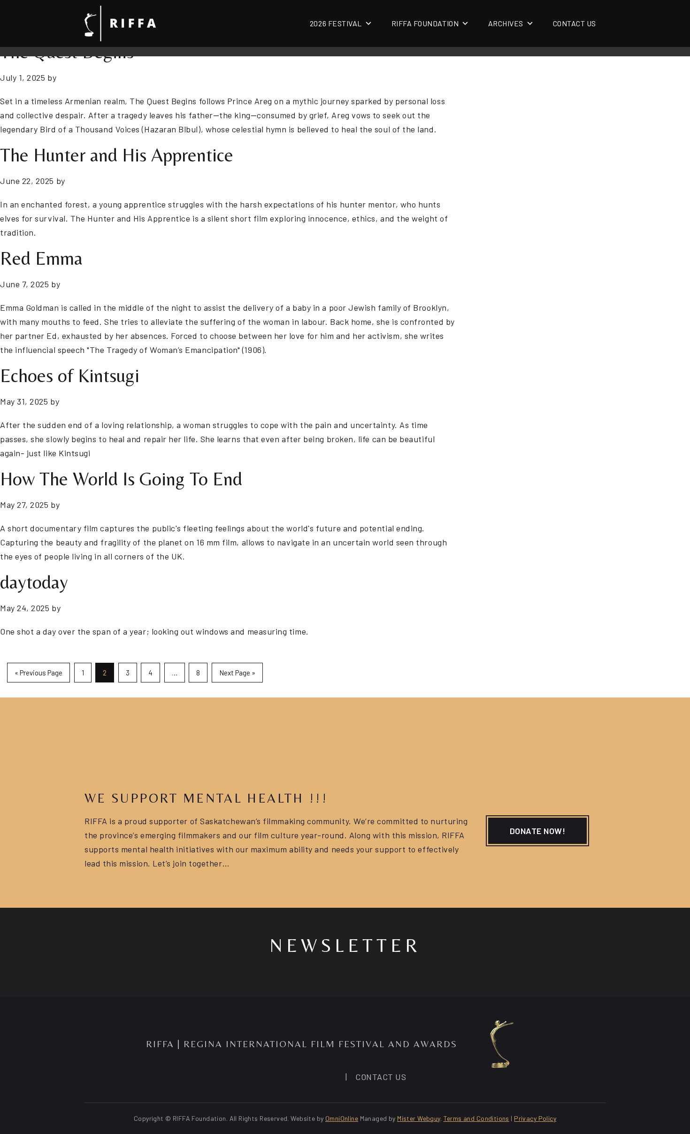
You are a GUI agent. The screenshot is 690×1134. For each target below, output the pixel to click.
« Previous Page (38, 672)
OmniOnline (341, 1118)
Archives (505, 23)
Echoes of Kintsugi (69, 375)
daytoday (34, 582)
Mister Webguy (418, 1118)
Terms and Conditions (476, 1118)
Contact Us (574, 23)
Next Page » (237, 672)
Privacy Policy (535, 1118)
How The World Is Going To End (121, 479)
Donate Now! (538, 831)
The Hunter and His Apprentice (116, 155)
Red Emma (41, 258)
